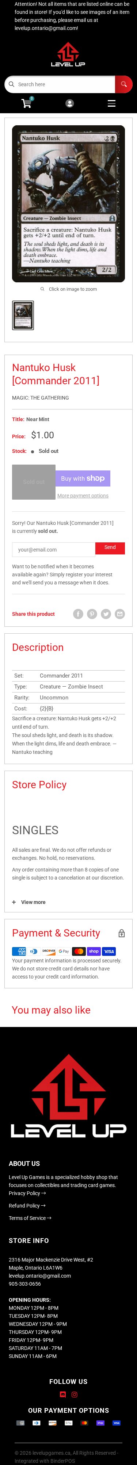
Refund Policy (25, 1206)
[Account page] (69, 104)
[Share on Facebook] (78, 614)
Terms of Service (28, 1218)
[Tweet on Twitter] (106, 614)
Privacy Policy (25, 1193)
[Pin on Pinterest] (92, 614)
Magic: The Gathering (40, 398)
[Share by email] (120, 614)
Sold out (34, 481)
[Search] (124, 84)
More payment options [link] (83, 496)
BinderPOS (62, 1461)
